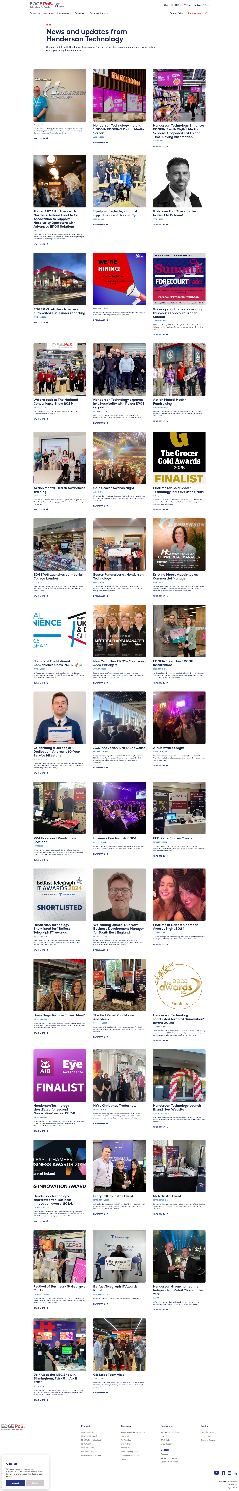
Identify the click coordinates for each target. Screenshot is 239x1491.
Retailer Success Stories (170, 1432)
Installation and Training (130, 1455)
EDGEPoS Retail (87, 1432)
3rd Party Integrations (130, 1451)
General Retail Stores (169, 1462)
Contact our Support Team (197, 5)
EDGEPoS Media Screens (91, 1455)
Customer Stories (98, 13)
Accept (15, 1483)
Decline (34, 1483)
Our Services (126, 1436)
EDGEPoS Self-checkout (91, 1440)
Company (79, 13)
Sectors (48, 13)
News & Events (167, 1436)
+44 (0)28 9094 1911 (209, 1432)
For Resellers (126, 1440)
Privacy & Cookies (231, 1488)
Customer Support (208, 1440)
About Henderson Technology (133, 1432)
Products (34, 13)
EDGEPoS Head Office (90, 1436)
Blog (166, 5)
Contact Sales (176, 13)
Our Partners (126, 1444)
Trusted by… (126, 1448)
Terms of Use (233, 1485)
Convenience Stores (169, 1458)
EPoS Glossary (167, 1444)
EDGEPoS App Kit (88, 1448)
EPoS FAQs (176, 5)
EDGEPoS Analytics (89, 1451)
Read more (39, 138)
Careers (124, 1459)
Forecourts (165, 1454)
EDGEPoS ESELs (87, 1444)
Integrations (63, 13)
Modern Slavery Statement (228, 1482)
